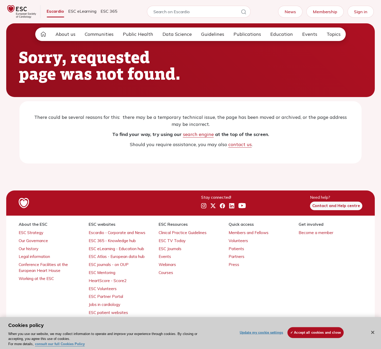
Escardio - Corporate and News (117, 232)
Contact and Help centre (336, 205)
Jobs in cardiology (104, 304)
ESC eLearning (82, 11)
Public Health (138, 34)
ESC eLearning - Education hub (116, 248)
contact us (240, 144)
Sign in (360, 11)
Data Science (177, 34)
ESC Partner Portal (106, 296)
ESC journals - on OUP (109, 264)
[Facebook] (222, 206)
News (290, 11)
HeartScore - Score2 (107, 280)
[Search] (243, 13)
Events (309, 34)
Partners (236, 256)
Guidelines (212, 34)
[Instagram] (203, 206)
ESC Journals (170, 248)
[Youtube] (242, 206)
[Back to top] (364, 311)
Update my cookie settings (261, 332)
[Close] (372, 332)
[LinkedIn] (231, 206)
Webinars (167, 264)
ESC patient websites (108, 312)
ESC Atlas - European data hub (117, 256)
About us (65, 34)
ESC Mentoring (102, 272)
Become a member (316, 232)
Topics (334, 34)
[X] (213, 206)
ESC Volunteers (103, 288)
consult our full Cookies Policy (60, 344)
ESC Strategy (31, 232)
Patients (236, 248)
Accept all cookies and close (317, 332)
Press (234, 264)
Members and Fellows (249, 232)
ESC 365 (109, 11)
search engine (198, 134)
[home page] (43, 34)
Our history (28, 248)
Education (281, 34)
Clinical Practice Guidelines (183, 232)
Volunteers (238, 240)
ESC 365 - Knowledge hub (112, 240)
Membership (325, 11)
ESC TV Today (172, 240)
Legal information (34, 256)
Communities (99, 34)
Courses (166, 272)
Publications (247, 34)
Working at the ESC (36, 278)
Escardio (55, 11)
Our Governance (33, 240)
